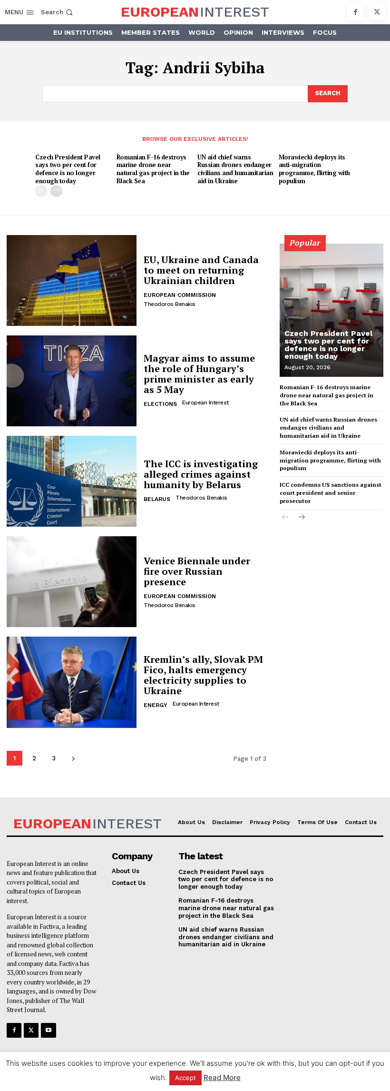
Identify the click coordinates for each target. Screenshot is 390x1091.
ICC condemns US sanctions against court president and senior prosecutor (330, 492)
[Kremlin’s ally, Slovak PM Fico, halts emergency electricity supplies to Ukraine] (71, 682)
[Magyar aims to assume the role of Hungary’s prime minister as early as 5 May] (71, 380)
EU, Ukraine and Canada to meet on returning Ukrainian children (201, 270)
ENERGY (155, 705)
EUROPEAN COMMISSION (180, 295)
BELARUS (157, 499)
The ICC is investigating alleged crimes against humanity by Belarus (201, 474)
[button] (58, 12)
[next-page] (56, 191)
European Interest (205, 402)
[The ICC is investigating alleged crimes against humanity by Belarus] (71, 481)
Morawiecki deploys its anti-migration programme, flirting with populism (314, 169)
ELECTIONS (160, 404)
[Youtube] (48, 1030)
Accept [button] (185, 1077)
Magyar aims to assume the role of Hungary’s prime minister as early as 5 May (199, 374)
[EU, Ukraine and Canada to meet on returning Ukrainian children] (71, 280)
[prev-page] (41, 191)
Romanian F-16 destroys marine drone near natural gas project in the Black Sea (153, 169)
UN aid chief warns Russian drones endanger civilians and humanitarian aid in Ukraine (235, 169)
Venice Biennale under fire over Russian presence (197, 571)
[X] (377, 12)
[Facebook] (355, 12)
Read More (222, 1077)
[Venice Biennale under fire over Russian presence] (71, 581)
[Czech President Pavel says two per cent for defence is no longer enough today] (331, 310)
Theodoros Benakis (169, 304)
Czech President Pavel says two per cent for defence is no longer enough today (67, 169)
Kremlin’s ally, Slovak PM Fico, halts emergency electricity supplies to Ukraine (203, 675)
